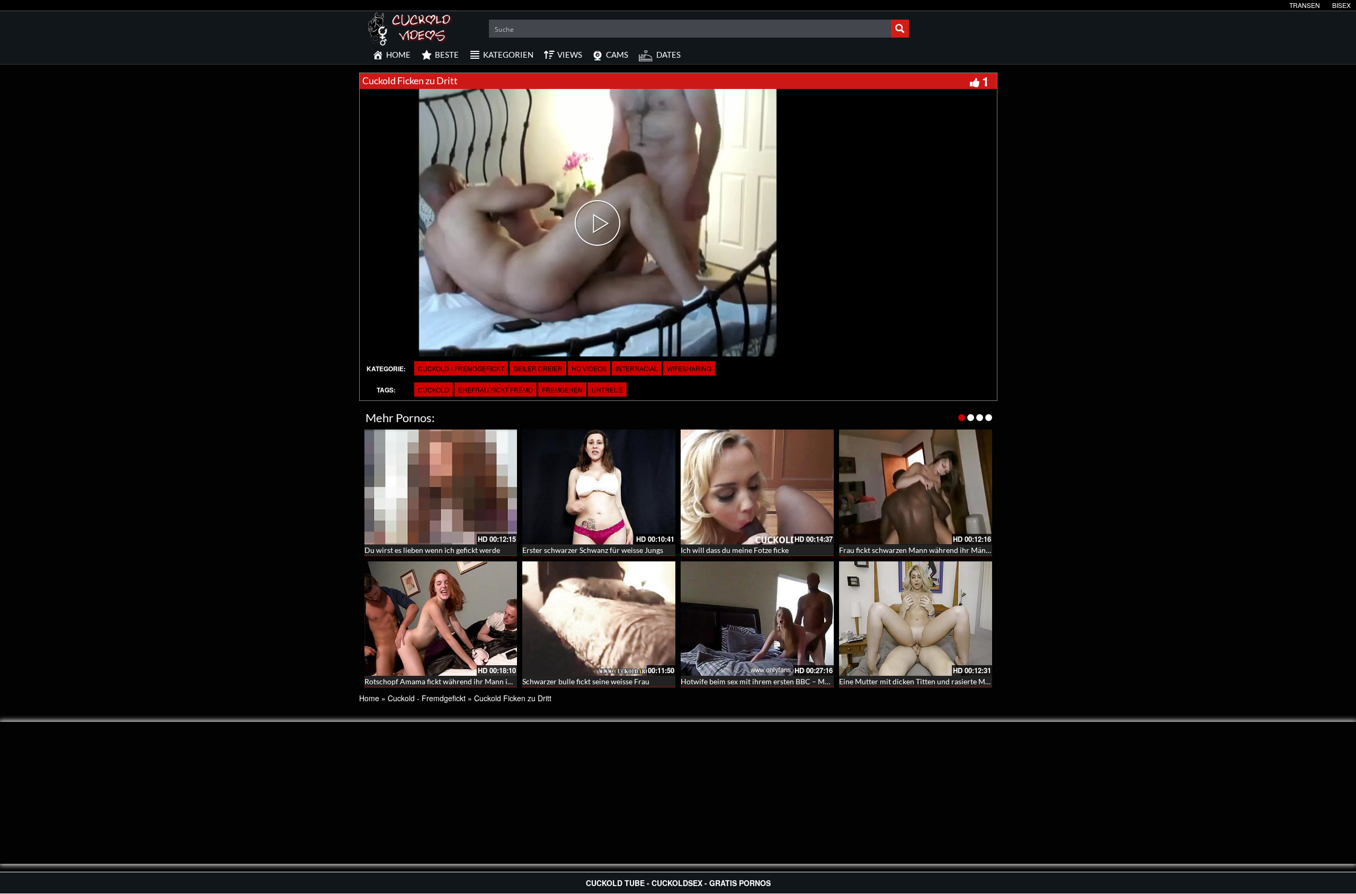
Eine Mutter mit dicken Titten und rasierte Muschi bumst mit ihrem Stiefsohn (965, 681)
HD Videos (589, 368)
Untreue (607, 389)
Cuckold (433, 389)
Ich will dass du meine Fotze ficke (735, 550)
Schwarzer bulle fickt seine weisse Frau (585, 681)
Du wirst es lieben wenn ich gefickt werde (432, 550)
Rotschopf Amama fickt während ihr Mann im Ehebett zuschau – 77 (474, 681)
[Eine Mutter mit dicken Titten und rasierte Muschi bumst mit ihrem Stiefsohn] (915, 618)
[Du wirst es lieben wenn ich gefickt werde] (441, 487)
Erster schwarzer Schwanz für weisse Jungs (592, 550)
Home (369, 698)
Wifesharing (689, 368)
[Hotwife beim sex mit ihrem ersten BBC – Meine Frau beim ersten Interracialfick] (757, 618)
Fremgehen (562, 389)
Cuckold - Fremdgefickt (461, 368)
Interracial (636, 368)
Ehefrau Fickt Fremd (495, 389)
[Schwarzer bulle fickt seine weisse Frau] (598, 618)
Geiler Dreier (538, 368)
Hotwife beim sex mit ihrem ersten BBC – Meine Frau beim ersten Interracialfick (812, 681)
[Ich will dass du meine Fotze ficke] (757, 487)
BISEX (1341, 5)
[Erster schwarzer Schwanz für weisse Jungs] (598, 487)
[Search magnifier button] (900, 29)
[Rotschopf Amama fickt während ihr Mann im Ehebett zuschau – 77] (441, 618)
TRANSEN (1304, 5)
